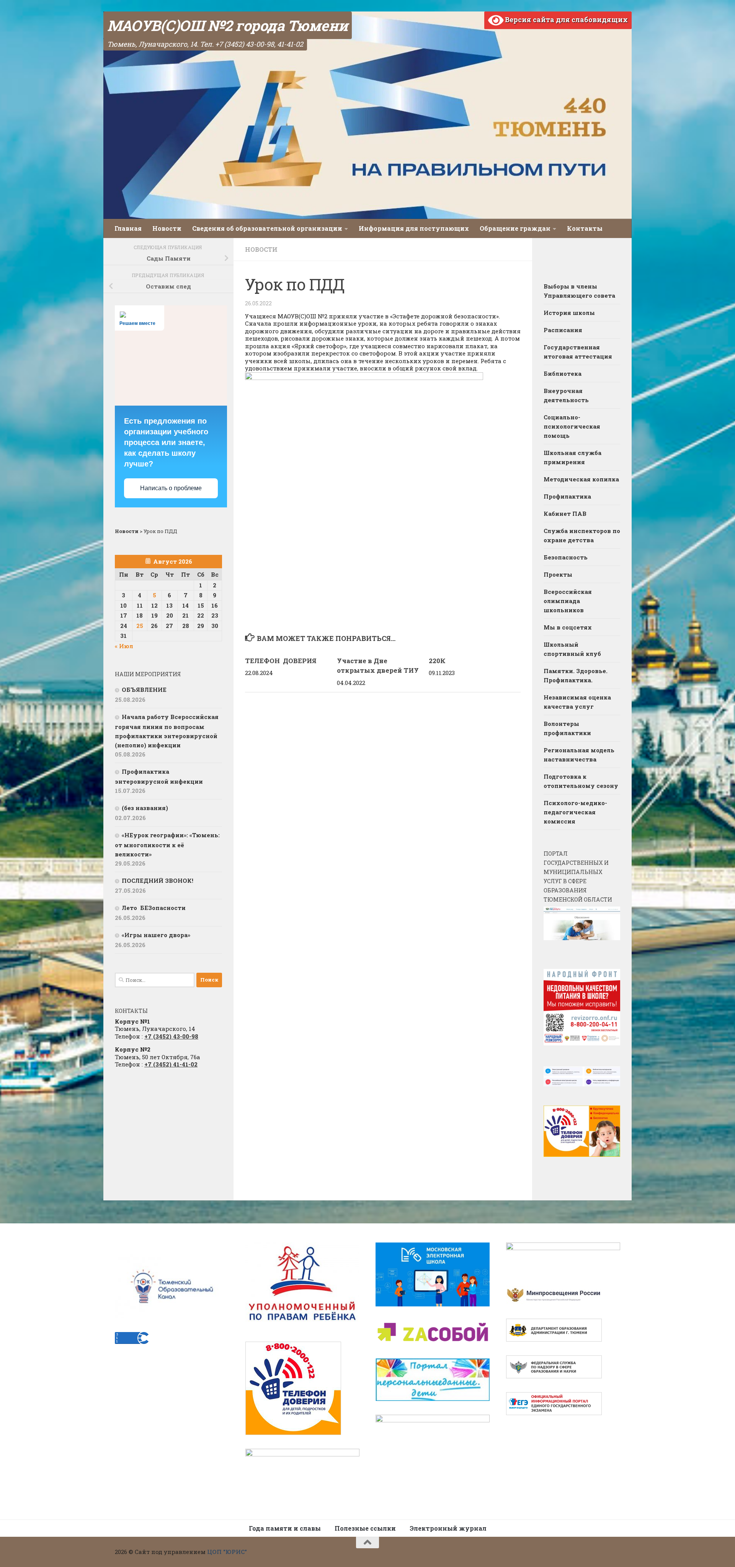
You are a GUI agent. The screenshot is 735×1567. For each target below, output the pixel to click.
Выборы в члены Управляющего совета (579, 290)
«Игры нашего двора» (156, 935)
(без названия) (145, 808)
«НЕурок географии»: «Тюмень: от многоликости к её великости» (167, 844)
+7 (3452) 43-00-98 (171, 1036)
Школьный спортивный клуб (572, 649)
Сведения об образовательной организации (267, 228)
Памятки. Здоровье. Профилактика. (576, 675)
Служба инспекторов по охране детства (582, 535)
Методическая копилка (581, 479)
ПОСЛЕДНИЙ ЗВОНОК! (157, 880)
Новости (166, 228)
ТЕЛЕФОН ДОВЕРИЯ (281, 660)
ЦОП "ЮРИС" (227, 1552)
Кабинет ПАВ (565, 513)
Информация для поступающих (414, 228)
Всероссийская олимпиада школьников (568, 601)
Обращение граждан (515, 228)
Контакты (585, 228)
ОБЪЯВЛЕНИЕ (144, 689)
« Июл (124, 646)
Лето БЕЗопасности (154, 908)
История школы (569, 312)
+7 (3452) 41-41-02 (171, 1064)
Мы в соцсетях (568, 627)
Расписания (563, 330)
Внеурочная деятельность (566, 395)
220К (437, 660)
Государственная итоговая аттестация (578, 351)
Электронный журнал (448, 1528)
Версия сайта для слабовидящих (565, 19)
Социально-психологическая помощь (572, 426)
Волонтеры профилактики (567, 728)
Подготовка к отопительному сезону (581, 781)
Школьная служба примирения (572, 457)
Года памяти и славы (285, 1528)
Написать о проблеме (171, 488)
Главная (128, 228)
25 (139, 625)
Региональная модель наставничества (579, 754)
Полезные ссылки (365, 1528)
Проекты (558, 574)
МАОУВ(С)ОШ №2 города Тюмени (227, 25)
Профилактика (567, 496)
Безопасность (566, 557)
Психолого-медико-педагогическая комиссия (575, 812)
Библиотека (562, 373)
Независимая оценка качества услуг (577, 701)
